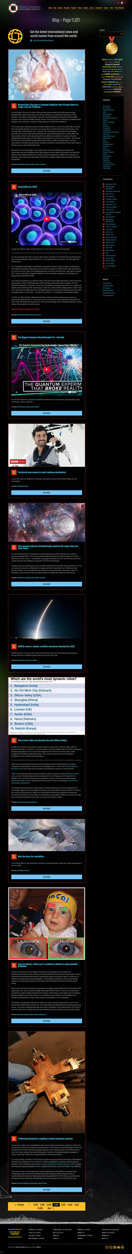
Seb (107, 253)
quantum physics (35, 407)
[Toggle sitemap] (118, 3)
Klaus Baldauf (20, 870)
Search (121, 34)
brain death (104, 69)
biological (106, 146)
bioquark (109, 64)
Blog (55, 8)
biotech (116, 64)
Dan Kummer (110, 217)
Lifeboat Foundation (20, 1247)
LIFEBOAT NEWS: (57, 1230)
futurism (27, 870)
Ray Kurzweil (107, 114)
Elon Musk (106, 116)
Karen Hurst (110, 210)
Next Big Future (108, 290)
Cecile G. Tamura (111, 227)
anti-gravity (106, 128)
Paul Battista (20, 407)
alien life (106, 126)
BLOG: (54, 1233)
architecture (107, 130)
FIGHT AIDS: (31, 1235)
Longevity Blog (108, 285)
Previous (20, 1205)
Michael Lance (111, 256)
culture (119, 69)
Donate (85, 8)
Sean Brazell (110, 245)
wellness (117, 92)
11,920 (48, 1205)
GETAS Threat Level (15, 1233)
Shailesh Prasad (111, 199)
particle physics (34, 1183)
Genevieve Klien (20, 164)
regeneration (106, 87)
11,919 (42, 1205)
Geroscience (107, 283)
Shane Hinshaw (111, 237)
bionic (105, 148)
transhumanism (108, 92)
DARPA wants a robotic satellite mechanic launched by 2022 (46, 647)
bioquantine (117, 62)
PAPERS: (55, 1238)
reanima (109, 84)
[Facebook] (107, 1247)
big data (105, 142)
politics (105, 84)
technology (117, 89)
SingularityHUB (108, 295)
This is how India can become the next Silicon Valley (42, 740)
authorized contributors (46, 40)
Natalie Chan (110, 242)
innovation (27, 407)
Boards (60, 8)
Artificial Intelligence (109, 62)
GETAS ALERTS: (105, 1230)
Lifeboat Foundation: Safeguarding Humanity (24, 8)
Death (121, 69)
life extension (37, 315)
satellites (34, 660)
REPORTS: (55, 1235)
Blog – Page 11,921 (66, 20)
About (50, 8)
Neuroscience (121, 82)
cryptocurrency (114, 69)
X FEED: (30, 1233)
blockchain (119, 67)
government (26, 802)
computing (106, 166)
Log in (35, 40)
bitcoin (114, 67)
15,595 (40, 1208)
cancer (109, 69)
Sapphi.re (38, 1247)
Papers (80, 8)
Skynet (105, 120)
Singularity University (110, 118)
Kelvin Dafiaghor (111, 207)
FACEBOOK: (31, 1230)
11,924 (76, 1205)
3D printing (106, 106)
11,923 (70, 1205)
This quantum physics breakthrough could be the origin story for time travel (48, 547)
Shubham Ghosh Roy (113, 191)
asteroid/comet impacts (111, 132)
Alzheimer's (111, 60)
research (113, 87)
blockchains (107, 156)
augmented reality (109, 136)
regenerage (117, 84)
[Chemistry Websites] (112, 46)
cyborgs (26, 486)
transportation (33, 802)
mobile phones (42, 1014)
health (36, 164)
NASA (117, 82)
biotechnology (107, 67)
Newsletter (98, 8)
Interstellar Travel (119, 77)
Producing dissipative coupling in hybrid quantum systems (45, 1139)
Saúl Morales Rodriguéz (22, 1014)
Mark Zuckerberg (108, 122)
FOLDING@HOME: (81, 1235)
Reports (73, 8)
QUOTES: (104, 1238)
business (106, 158)
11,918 (35, 1205)
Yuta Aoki (109, 229)
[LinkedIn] (114, 1247)
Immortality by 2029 (27, 187)
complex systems (109, 164)
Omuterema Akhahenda (110, 221)
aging (104, 59)
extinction (112, 71)
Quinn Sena (110, 194)
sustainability (42, 164)
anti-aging (118, 59)
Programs (67, 8)
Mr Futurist (106, 288)
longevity (111, 82)
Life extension (115, 79)
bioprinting (106, 150)
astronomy (106, 134)
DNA (104, 112)
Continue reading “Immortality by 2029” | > (25, 309)
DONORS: (79, 1233)
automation (107, 138)
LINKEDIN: (79, 1230)
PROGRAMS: (105, 1235)
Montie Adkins (20, 315)
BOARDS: (104, 1233)
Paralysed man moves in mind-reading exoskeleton (42, 472)
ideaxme (103, 77)
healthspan (115, 74)
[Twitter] (110, 1247)
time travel (42, 578)
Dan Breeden (110, 196)
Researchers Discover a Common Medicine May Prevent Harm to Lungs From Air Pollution (48, 106)
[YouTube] (118, 1247)
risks (117, 87)
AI (107, 60)
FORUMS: (79, 1238)
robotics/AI (29, 660)
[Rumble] (122, 1247)
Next (49, 1208)
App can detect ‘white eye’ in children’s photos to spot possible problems (48, 965)
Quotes (106, 8)
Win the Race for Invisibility (31, 857)
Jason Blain (110, 258)
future (116, 71)
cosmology (27, 578)
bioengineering (108, 144)
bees (104, 140)
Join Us (91, 8)
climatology (107, 162)
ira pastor (106, 79)
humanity (121, 74)
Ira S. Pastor (110, 263)
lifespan (104, 82)
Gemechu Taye (111, 204)
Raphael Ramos (111, 240)
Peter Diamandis (108, 110)
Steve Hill (109, 248)
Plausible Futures (109, 293)
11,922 (63, 1205)
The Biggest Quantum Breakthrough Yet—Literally (41, 337)
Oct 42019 (14, 106)
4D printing (106, 108)
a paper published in (58, 1164)
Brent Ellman (110, 250)
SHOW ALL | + (106, 268)
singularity (120, 87)
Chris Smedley (110, 266)
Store (111, 8)
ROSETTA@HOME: (33, 1238)
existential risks (106, 71)
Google (102, 74)
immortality (110, 77)
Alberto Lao (110, 235)
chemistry (106, 160)
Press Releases (119, 8)
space (104, 89)
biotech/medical (30, 164)
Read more (46, 171)
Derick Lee (19, 802)
